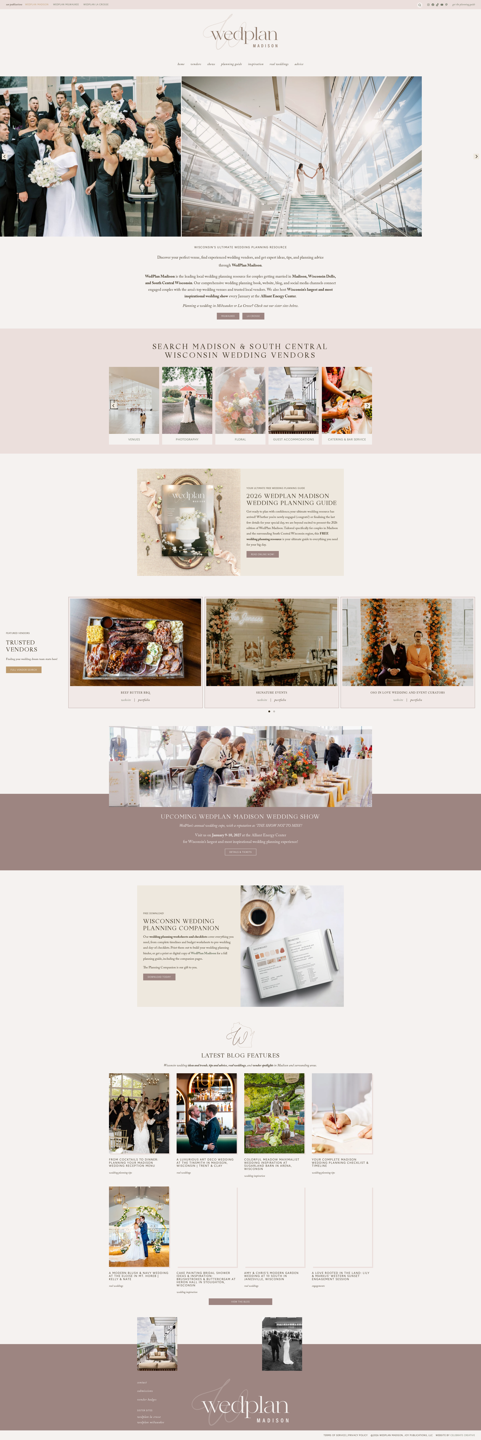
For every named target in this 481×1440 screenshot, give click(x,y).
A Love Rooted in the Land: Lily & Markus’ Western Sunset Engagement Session (341, 1276)
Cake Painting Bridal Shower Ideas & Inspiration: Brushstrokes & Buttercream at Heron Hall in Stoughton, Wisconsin (206, 1279)
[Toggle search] (419, 5)
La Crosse (253, 315)
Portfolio (144, 700)
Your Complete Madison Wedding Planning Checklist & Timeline (340, 1162)
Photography (187, 439)
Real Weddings (184, 1173)
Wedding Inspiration (254, 1176)
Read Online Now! (262, 554)
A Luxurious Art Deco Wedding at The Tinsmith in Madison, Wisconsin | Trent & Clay (205, 1162)
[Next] (476, 156)
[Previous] (5, 156)
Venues (134, 439)
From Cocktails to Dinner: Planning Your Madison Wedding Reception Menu (133, 1162)
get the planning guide (463, 5)
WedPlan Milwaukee (66, 4)
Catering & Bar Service (347, 439)
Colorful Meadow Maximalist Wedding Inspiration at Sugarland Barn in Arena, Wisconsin (271, 1164)
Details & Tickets (240, 851)
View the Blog (240, 1301)
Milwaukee (228, 315)
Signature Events (271, 693)
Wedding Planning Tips (120, 1173)
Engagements (318, 1286)
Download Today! (159, 976)
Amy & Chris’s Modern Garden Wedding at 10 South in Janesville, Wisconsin (271, 1276)
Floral (240, 439)
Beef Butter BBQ (135, 693)
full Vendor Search (24, 669)
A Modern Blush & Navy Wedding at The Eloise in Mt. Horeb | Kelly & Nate (139, 1276)
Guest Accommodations (293, 439)
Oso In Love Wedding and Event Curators (408, 693)
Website (126, 700)
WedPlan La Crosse (96, 4)
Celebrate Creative (462, 1435)
